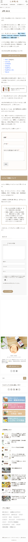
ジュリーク (4, 517)
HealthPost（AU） (10, 70)
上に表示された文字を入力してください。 (12, 283)
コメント (5, 244)
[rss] (14, 389)
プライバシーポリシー (15, 537)
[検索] (19, 389)
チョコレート (16, 517)
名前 (5, 137)
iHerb (6, 59)
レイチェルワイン (6, 524)
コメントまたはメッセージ (11, 150)
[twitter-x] (11, 371)
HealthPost (8, 67)
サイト (4, 271)
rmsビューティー (6, 514)
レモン (13, 524)
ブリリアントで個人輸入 (13, 522)
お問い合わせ (23, 537)
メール (6, 143)
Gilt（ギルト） (5, 512)
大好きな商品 (5, 527)
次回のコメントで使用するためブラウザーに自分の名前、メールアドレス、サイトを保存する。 (15, 277)
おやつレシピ (14, 514)
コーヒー (21, 514)
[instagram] (14, 371)
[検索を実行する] (24, 378)
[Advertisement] (14, 318)
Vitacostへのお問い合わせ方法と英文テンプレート (17, 89)
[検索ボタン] (26, 1)
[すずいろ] (14, 1)
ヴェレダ (18, 524)
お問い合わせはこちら (14, 366)
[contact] (17, 371)
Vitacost (7, 72)
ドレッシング (12, 519)
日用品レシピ (12, 527)
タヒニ (10, 517)
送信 (6, 164)
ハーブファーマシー (20, 519)
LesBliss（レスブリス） (15, 512)
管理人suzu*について (6, 537)
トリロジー (4, 519)
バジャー (4, 522)
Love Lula (7, 61)
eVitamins (7, 65)
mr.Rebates (8, 63)
